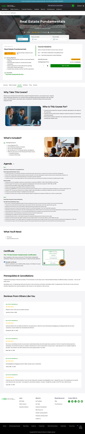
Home (2, 12)
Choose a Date (56, 36)
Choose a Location (35, 36)
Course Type (20, 36)
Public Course (7, 12)
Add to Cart (65, 65)
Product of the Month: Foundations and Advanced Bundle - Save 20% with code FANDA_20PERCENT (42, 1)
